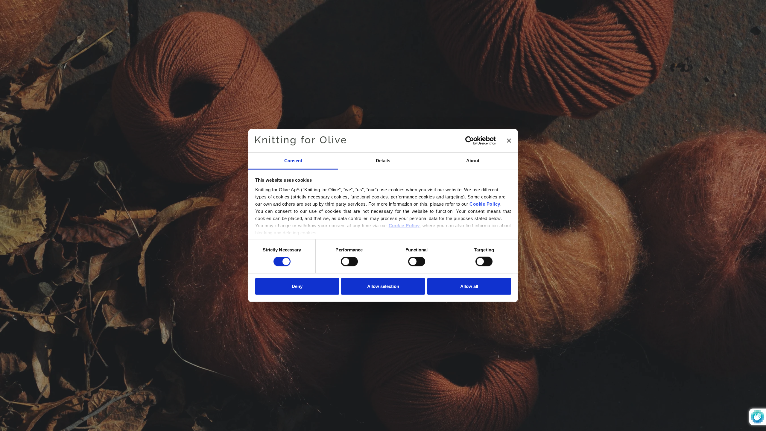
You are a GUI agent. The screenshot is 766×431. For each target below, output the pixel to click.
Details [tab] (383, 160)
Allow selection (383, 286)
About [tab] (472, 160)
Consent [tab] (293, 160)
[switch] (349, 261)
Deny (297, 286)
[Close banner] (509, 141)
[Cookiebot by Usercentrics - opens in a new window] (469, 140)
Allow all (469, 286)
